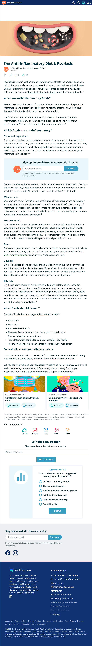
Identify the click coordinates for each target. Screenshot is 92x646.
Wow (55, 431)
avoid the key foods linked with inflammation (51, 358)
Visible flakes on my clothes (56, 481)
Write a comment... (14, 452)
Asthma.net (56, 591)
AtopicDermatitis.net (61, 594)
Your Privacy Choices (74, 621)
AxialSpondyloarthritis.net (64, 602)
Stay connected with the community (25, 531)
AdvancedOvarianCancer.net (65, 579)
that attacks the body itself (41, 92)
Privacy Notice (70, 173)
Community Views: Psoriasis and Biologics (65, 399)
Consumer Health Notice (53, 621)
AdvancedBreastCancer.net (64, 575)
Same (66, 431)
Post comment (46, 459)
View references (12, 424)
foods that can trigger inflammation (32, 314)
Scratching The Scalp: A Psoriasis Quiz (22, 399)
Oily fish (8, 285)
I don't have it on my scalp (55, 499)
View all (56, 615)
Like (23, 431)
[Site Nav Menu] (89, 2)
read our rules (39, 446)
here (57, 419)
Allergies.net (57, 583)
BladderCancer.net (60, 606)
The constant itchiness (54, 486)
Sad (44, 431)
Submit (57, 511)
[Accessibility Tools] (73, 2)
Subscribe (71, 168)
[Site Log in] (78, 2)
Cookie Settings (12, 624)
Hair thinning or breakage (55, 495)
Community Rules (28, 624)
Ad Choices (42, 624)
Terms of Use (30, 176)
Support (34, 431)
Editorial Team (17, 68)
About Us (9, 621)
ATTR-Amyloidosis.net (62, 598)
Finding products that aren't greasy (60, 490)
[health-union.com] (20, 570)
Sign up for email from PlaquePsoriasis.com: (50, 162)
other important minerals (16, 255)
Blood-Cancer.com (60, 610)
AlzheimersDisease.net (62, 587)
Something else (50, 504)
